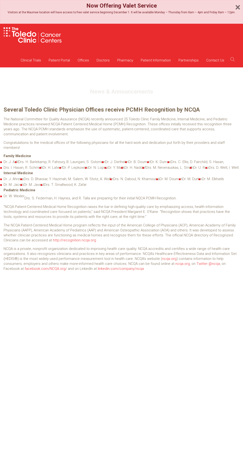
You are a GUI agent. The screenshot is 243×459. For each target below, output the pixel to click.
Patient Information (156, 60)
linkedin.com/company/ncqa (121, 269)
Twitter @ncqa (208, 264)
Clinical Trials (31, 60)
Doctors (103, 60)
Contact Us (215, 60)
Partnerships (188, 60)
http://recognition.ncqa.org (74, 240)
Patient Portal (59, 60)
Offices (83, 60)
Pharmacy (125, 60)
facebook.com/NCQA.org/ (46, 269)
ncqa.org (169, 259)
